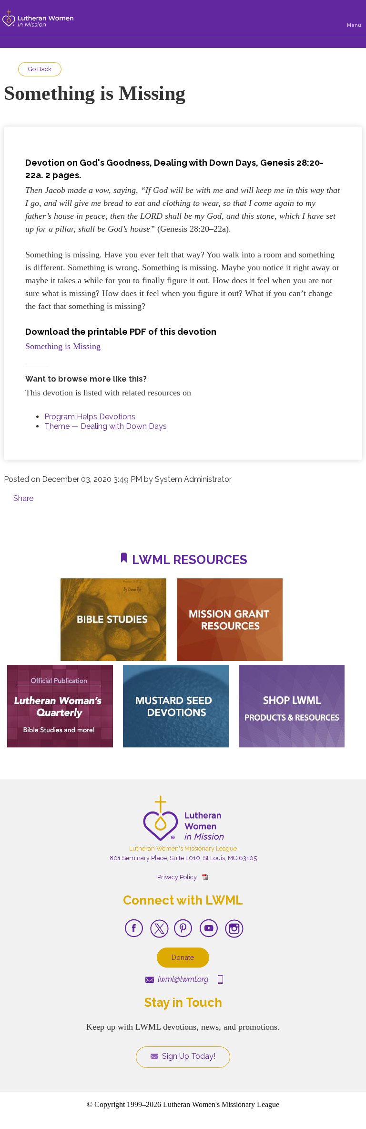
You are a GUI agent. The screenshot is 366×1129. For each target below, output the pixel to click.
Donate (183, 957)
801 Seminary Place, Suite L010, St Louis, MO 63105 (183, 858)
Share (23, 498)
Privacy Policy (177, 877)
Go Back (39, 69)
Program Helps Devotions (89, 416)
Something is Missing (63, 346)
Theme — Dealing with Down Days (105, 426)
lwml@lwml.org (182, 979)
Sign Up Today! (187, 1056)
